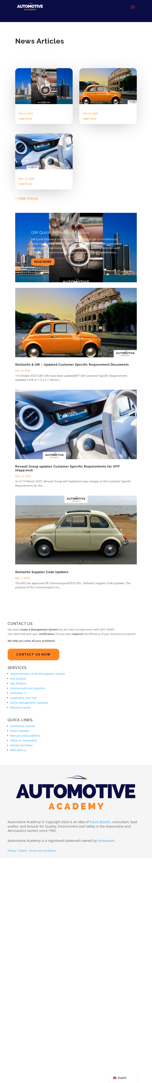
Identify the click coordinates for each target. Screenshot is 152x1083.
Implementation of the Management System (37, 736)
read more (25, 139)
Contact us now (33, 717)
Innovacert (106, 903)
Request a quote (20, 770)
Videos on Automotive (23, 803)
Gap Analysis (18, 746)
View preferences (132, 1068)
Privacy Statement (102, 1076)
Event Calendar (19, 793)
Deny (101, 1068)
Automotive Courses (22, 788)
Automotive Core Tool (23, 760)
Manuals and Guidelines (25, 798)
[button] (144, 1040)
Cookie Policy (84, 1076)
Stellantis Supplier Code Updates (42, 634)
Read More (43, 319)
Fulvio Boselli (100, 884)
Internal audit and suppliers (27, 750)
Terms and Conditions (42, 913)
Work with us (18, 812)
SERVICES (17, 730)
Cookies (22, 913)
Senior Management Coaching (29, 765)
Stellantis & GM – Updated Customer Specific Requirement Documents (104, 115)
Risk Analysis (18, 741)
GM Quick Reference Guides (41, 111)
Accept (71, 1068)
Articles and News (21, 807)
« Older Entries (26, 251)
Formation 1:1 (18, 755)
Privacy (12, 913)
